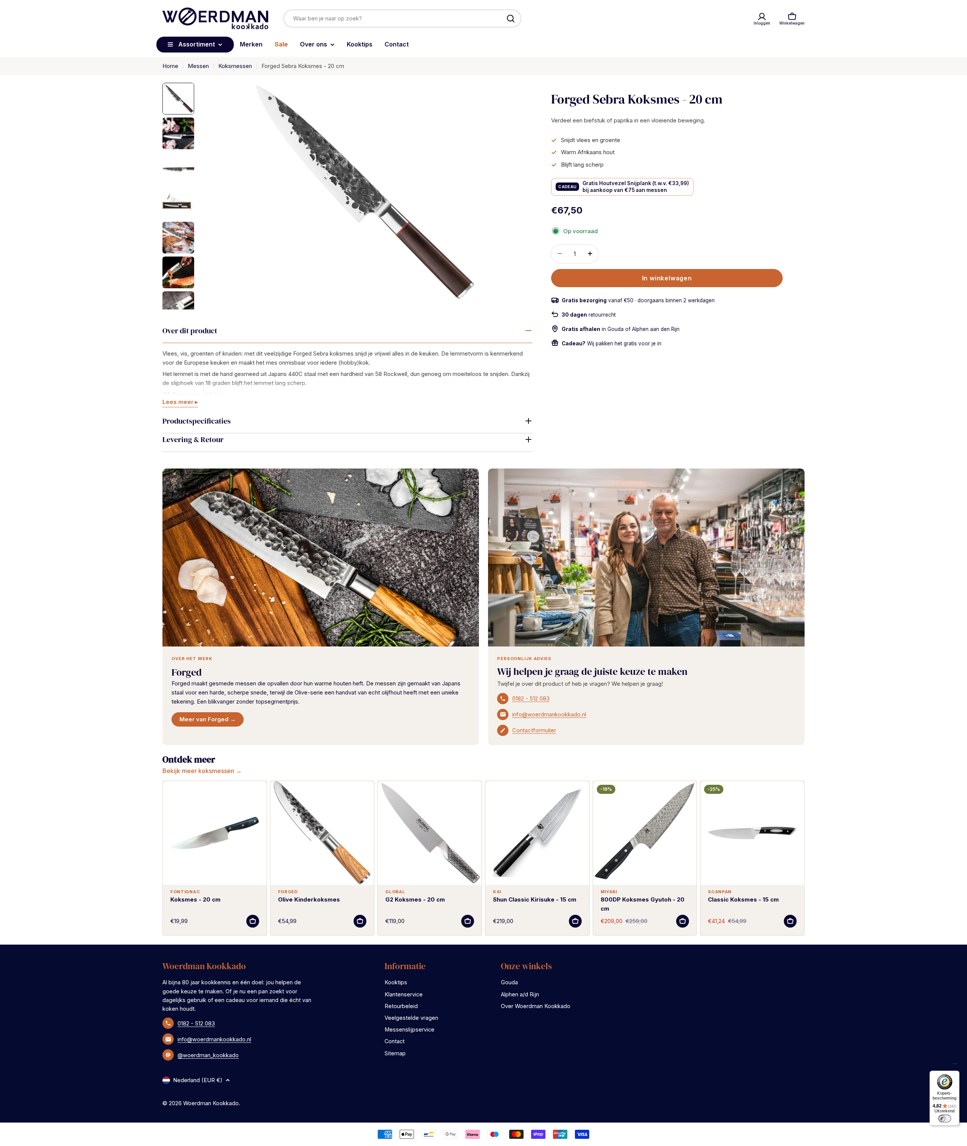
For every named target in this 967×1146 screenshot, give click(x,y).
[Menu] (954, 1065)
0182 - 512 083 (531, 698)
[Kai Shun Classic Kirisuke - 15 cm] (537, 833)
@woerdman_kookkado (208, 1055)
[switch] (944, 1118)
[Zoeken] (510, 18)
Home (170, 66)
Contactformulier (534, 730)
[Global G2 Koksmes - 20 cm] (430, 833)
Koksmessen (235, 66)
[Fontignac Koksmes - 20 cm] (215, 833)
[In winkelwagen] (252, 921)
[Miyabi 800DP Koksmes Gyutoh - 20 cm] (645, 833)
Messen (198, 66)
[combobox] (402, 18)
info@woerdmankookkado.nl (549, 714)
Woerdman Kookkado (211, 1103)
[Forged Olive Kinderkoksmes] (322, 833)
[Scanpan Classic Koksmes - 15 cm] (752, 833)
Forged (186, 672)
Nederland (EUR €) (197, 1080)
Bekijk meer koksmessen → (202, 771)
